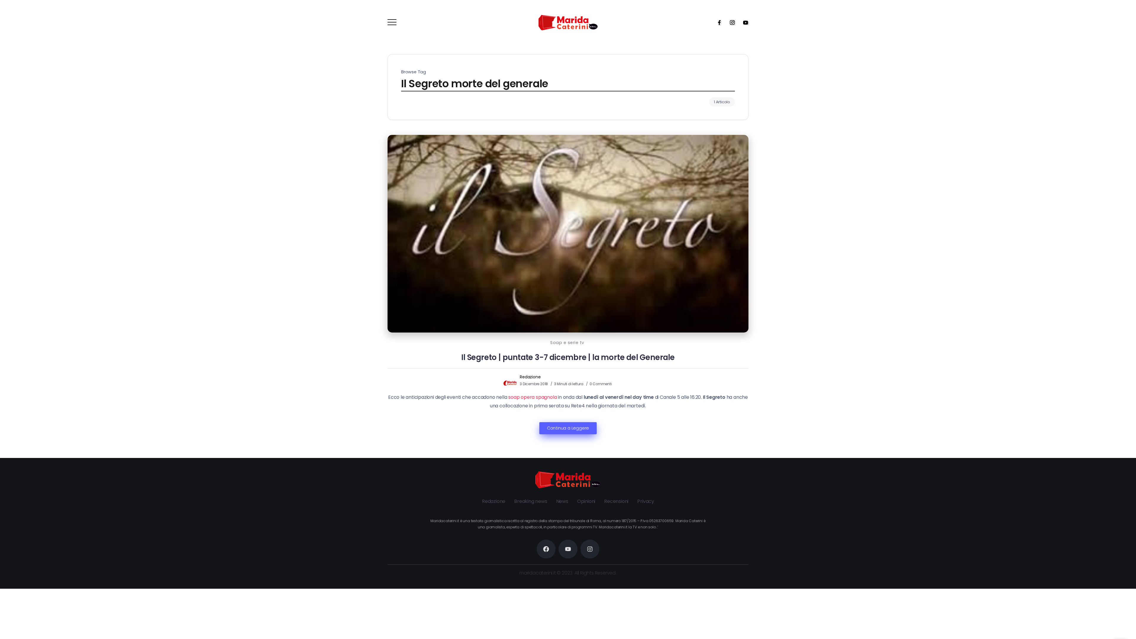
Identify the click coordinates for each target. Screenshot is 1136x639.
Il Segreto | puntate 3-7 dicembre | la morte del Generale (568, 357)
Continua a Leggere (568, 428)
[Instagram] (730, 22)
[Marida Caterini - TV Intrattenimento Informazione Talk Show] (568, 22)
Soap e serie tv (567, 343)
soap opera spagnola (532, 397)
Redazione (530, 377)
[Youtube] (743, 22)
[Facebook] (717, 22)
